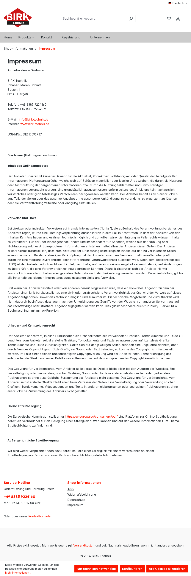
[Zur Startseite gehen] (18, 18)
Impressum (75, 505)
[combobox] (94, 18)
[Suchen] (131, 18)
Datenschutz (76, 500)
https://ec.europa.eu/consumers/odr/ (91, 416)
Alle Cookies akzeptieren (167, 569)
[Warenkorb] (184, 15)
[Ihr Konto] (177, 18)
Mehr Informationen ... (18, 572)
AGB (70, 489)
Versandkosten (83, 545)
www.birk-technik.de (34, 124)
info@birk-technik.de (33, 119)
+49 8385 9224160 (19, 497)
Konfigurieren (132, 569)
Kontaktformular (39, 516)
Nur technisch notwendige (96, 569)
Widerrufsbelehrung (81, 494)
